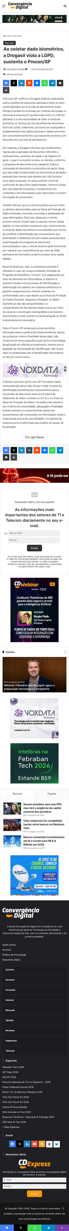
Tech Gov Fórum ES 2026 (15, 1097)
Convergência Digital (15, 69)
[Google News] (34, 437)
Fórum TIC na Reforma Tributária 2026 (22, 1092)
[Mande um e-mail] (26, 69)
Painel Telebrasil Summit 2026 (18, 1087)
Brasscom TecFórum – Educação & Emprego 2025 (28, 1117)
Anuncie (6, 949)
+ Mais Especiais (11, 1127)
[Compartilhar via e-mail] (60, 83)
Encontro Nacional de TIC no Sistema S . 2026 (26, 1082)
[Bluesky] (56, 1144)
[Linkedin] (21, 83)
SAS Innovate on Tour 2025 (16, 1112)
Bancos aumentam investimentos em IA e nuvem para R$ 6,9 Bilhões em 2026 (44, 840)
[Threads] (49, 1144)
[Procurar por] (65, 7)
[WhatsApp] (44, 83)
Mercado (17, 36)
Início (8, 36)
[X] (14, 83)
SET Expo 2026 (10, 1072)
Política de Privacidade (14, 954)
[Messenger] (37, 83)
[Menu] (4, 7)
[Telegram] (52, 83)
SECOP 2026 (9, 1077)
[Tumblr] (29, 450)
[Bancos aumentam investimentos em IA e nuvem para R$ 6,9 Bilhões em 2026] (12, 841)
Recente (17, 793)
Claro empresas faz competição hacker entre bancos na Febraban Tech (43, 824)
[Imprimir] (6, 90)
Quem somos (9, 944)
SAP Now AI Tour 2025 (14, 1122)
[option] (34, 674)
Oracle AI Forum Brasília (14, 1107)
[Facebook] (6, 83)
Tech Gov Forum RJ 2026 (15, 1102)
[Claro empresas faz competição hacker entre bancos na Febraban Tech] (12, 825)
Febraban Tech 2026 (13, 1067)
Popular (51, 793)
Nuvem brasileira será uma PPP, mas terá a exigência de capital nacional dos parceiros (42, 808)
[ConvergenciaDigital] (20, 5)
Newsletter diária (11, 959)
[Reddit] (29, 83)
